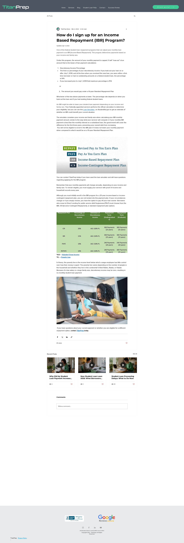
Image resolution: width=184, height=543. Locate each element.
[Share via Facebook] (57, 337)
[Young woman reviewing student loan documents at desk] (92, 365)
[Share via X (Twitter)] (62, 337)
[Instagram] (83, 527)
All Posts (49, 16)
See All (135, 354)
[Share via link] (71, 337)
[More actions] (126, 29)
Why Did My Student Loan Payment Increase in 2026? (60, 377)
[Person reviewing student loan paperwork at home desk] (123, 365)
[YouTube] (101, 527)
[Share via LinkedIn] (67, 337)
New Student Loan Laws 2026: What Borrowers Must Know (91, 377)
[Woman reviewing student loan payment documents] (61, 365)
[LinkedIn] (95, 527)
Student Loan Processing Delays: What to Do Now (123, 377)
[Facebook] (89, 527)
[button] (135, 16)
